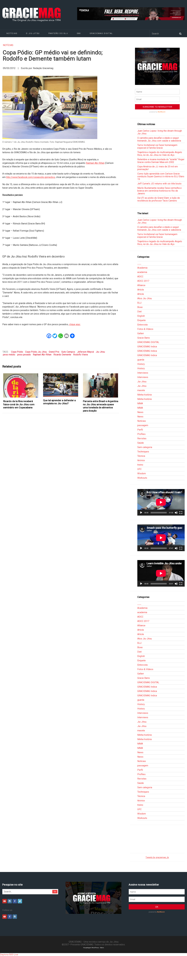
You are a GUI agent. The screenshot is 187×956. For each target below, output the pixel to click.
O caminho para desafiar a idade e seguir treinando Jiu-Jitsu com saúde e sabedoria (159, 139)
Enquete (141, 320)
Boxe (140, 307)
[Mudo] (176, 512)
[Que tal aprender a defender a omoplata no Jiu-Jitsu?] (60, 385)
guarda (140, 359)
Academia (142, 267)
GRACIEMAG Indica (147, 346)
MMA (140, 403)
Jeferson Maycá (85, 351)
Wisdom (141, 473)
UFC (139, 469)
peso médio (9, 354)
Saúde (140, 442)
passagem (142, 425)
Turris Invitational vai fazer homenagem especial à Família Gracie (157, 146)
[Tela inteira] (180, 512)
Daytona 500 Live (9, 954)
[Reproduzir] (141, 512)
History (141, 364)
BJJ (139, 302)
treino (140, 464)
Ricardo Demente (62, 354)
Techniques (143, 451)
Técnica (141, 456)
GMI (79, 33)
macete (141, 390)
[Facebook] (15, 901)
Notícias (12, 33)
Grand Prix (54, 351)
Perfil (140, 429)
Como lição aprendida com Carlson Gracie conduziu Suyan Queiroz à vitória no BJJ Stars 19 (160, 176)
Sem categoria (144, 447)
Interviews (142, 372)
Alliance (141, 285)
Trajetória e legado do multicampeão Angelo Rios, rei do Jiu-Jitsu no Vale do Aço (159, 153)
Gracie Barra (143, 337)
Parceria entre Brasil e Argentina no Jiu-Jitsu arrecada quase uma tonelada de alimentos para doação (100, 406)
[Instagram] (9, 901)
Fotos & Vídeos (145, 329)
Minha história (144, 394)
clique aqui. (74, 324)
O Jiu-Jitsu (33, 33)
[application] (161, 502)
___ (139, 263)
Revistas (141, 438)
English (141, 316)
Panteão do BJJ (58, 33)
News (140, 412)
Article (140, 289)
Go (55, 891)
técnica (141, 460)
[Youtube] (4, 901)
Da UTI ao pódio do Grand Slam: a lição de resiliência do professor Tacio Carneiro (158, 199)
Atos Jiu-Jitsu (144, 298)
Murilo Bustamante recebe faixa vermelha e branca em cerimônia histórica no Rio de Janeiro (159, 191)
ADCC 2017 (143, 281)
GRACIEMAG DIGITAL (101, 33)
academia (142, 272)
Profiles (141, 434)
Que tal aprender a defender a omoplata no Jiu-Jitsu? (59, 402)
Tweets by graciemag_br (157, 857)
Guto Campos (68, 351)
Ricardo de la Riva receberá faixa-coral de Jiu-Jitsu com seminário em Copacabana (18, 404)
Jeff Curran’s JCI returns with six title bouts (159, 183)
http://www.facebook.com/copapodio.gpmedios (30, 177)
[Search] (180, 33)
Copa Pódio (17, 351)
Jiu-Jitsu (100, 351)
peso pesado (24, 354)
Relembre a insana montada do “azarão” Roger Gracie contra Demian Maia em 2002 (160, 161)
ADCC (140, 276)
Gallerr (140, 333)
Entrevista (142, 324)
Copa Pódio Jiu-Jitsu (36, 351)
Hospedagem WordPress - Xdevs (93, 947)
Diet (139, 311)
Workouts (142, 477)
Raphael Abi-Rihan (95, 163)
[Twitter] (20, 901)
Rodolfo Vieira (80, 354)
